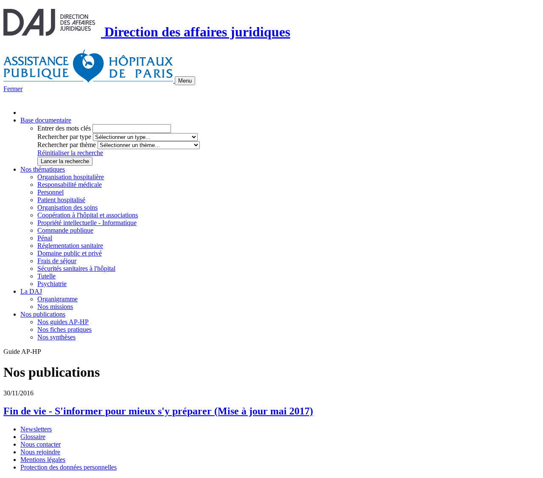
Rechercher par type (64, 136)
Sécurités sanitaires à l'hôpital (76, 268)
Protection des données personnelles (68, 467)
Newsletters (36, 429)
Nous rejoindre (40, 452)
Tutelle (46, 276)
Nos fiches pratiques (64, 329)
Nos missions (55, 306)
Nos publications (42, 314)
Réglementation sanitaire (70, 245)
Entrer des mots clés (64, 128)
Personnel (50, 192)
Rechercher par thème (66, 144)
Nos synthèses (56, 337)
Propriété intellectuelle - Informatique (87, 222)
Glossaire (32, 436)
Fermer (12, 88)
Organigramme (57, 299)
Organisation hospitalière (70, 177)
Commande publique (65, 230)
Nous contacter (40, 444)
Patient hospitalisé (61, 199)
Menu (185, 81)
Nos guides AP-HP (63, 321)
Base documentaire (45, 120)
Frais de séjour (56, 260)
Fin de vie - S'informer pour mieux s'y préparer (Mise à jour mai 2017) (158, 411)
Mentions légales (42, 459)
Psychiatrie (52, 283)
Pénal (44, 238)
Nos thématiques (42, 169)
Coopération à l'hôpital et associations (87, 215)
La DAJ (31, 291)
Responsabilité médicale (69, 184)
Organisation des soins (67, 207)
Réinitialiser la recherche (70, 152)
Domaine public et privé (69, 253)
